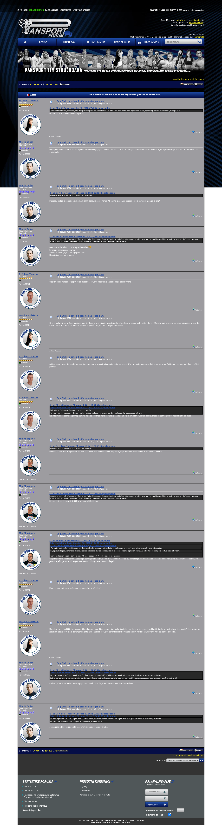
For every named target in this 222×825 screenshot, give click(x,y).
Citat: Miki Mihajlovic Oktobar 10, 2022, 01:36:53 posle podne (81, 543)
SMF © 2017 (94, 820)
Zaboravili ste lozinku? (155, 784)
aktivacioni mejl (196, 22)
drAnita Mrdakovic (29, 100)
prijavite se (181, 20)
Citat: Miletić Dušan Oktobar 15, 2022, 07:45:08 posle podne (79, 108)
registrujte (196, 20)
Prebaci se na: (161, 760)
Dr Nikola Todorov (28, 274)
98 (35, 84)
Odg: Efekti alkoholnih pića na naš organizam (80, 101)
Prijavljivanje (96, 42)
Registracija (122, 42)
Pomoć (43, 42)
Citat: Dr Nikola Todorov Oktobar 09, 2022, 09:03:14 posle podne (82, 714)
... (33, 84)
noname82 (199, 37)
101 (46, 84)
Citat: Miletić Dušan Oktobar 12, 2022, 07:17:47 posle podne (79, 540)
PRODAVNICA (151, 42)
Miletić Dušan (26, 142)
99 (38, 84)
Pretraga (69, 42)
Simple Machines (108, 820)
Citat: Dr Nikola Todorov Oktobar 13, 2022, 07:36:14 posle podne (82, 193)
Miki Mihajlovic (27, 439)
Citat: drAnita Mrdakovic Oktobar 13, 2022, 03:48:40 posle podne (82, 236)
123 (56, 84)
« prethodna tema (181, 79)
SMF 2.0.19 (83, 820)
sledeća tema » (197, 79)
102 (50, 84)
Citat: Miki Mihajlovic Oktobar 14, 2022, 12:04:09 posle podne (80, 405)
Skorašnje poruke (31, 810)
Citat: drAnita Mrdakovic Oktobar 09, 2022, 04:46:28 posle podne (83, 545)
